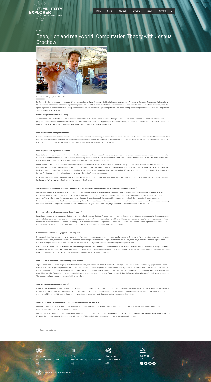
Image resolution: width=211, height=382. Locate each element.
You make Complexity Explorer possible (86, 360)
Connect (145, 355)
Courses (122, 11)
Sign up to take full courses (116, 359)
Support (162, 11)
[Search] (172, 11)
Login (198, 2)
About (149, 11)
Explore (136, 11)
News (109, 11)
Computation (40, 99)
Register (206, 2)
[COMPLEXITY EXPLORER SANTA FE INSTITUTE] (60, 11)
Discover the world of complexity (49, 359)
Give (73, 356)
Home (98, 11)
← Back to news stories (47, 330)
